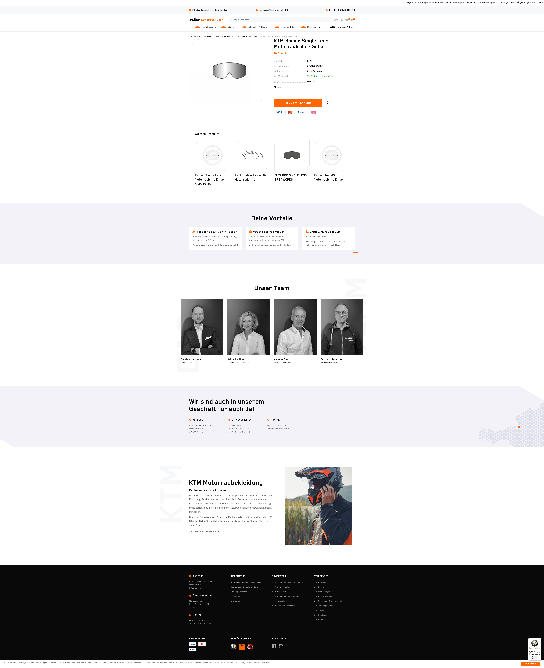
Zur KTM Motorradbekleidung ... (205, 531)
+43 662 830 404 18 (277, 425)
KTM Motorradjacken (281, 587)
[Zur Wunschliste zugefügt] (328, 103)
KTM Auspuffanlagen (323, 596)
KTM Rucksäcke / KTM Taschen (285, 596)
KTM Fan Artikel (279, 591)
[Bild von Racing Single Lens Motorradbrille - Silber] (229, 40)
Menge (277, 87)
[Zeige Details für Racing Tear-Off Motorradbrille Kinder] (331, 155)
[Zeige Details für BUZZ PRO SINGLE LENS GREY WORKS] (292, 155)
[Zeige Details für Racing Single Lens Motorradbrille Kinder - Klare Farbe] (212, 155)
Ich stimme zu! (530, 664)
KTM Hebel (318, 619)
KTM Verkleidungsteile (323, 591)
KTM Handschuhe (280, 601)
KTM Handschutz (321, 615)
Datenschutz (236, 596)
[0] (346, 19)
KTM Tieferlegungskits (323, 605)
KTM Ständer (319, 610)
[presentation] (190, 155)
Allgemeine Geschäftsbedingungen (246, 582)
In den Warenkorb (298, 102)
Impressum (235, 601)
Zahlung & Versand (239, 591)
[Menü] (539, 640)
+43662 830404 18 (198, 620)
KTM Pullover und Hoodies (283, 605)
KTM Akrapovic (320, 582)
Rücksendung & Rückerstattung (244, 587)
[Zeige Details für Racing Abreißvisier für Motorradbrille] (252, 155)
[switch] (534, 657)
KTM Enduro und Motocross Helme (287, 582)
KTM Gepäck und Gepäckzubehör (328, 601)
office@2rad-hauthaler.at (278, 429)
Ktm (309, 61)
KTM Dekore (319, 587)
